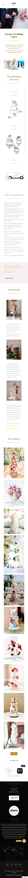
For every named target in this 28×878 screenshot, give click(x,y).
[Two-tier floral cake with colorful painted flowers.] (14, 620)
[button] (22, 766)
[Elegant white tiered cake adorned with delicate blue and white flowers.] (14, 554)
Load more (14, 753)
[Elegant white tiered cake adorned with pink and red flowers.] (14, 678)
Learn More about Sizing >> (13, 423)
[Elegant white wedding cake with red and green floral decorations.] (14, 706)
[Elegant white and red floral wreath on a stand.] (14, 649)
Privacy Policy (18, 875)
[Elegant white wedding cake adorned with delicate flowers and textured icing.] (14, 735)
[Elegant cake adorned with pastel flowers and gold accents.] (14, 493)
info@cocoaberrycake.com (14, 792)
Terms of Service (10, 875)
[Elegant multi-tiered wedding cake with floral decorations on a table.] (14, 590)
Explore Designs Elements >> (13, 428)
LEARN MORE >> (9, 278)
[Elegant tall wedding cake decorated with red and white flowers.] (14, 463)
